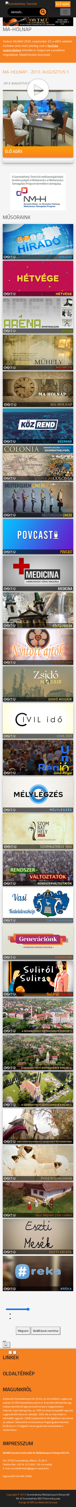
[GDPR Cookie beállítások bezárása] (4, 1341)
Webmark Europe (47, 1502)
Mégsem (23, 1330)
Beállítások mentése (45, 1330)
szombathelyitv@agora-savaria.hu (30, 1468)
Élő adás (62, 4)
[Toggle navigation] (65, 12)
